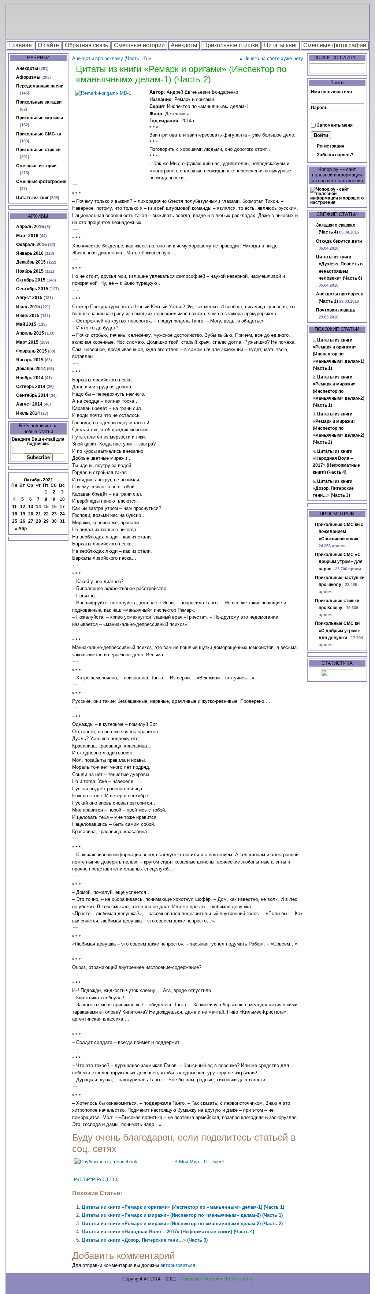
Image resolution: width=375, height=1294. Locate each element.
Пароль (319, 107)
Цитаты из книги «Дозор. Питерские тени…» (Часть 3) (145, 1240)
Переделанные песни (39, 86)
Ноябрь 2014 (30, 377)
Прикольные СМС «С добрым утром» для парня (339, 561)
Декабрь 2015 (31, 262)
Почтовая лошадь (335, 310)
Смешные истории (139, 45)
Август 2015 (29, 297)
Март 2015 (27, 342)
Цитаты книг (280, 45)
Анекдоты (184, 45)
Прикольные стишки (230, 45)
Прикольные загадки (39, 102)
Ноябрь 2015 (30, 271)
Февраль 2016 (31, 244)
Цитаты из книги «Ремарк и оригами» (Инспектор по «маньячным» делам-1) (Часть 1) (183, 1207)
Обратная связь (86, 45)
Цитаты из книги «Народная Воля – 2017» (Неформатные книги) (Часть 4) (168, 1231)
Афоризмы (28, 77)
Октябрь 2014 (30, 386)
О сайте (48, 45)
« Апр (21, 528)
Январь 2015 (30, 359)
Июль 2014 (28, 413)
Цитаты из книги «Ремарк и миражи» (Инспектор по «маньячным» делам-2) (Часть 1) (182, 1215)
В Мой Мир (186, 1161)
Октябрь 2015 (30, 280)
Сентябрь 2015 (32, 288)
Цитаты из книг (32, 197)
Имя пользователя (331, 92)
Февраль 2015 (31, 351)
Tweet (218, 1161)
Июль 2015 (28, 306)
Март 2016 (27, 235)
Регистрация (330, 146)
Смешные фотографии (334, 45)
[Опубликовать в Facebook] (105, 1161)
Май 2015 (26, 324)
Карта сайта (239, 1279)
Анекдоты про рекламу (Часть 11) (109, 58)
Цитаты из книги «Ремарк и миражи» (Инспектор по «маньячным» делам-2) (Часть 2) (182, 1223)
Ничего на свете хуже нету (273, 58)
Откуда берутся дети (339, 241)
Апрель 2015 (30, 333)
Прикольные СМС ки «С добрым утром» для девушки (337, 630)
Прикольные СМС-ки (38, 134)
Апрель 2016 (30, 226)
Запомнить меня (335, 125)
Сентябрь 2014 (32, 395)
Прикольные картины (39, 117)
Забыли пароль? (335, 154)
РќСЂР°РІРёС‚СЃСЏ (96, 1179)
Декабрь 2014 (31, 368)
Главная (20, 45)
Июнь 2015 (28, 315)
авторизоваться (177, 1265)
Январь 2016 (30, 253)
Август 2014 (29, 404)
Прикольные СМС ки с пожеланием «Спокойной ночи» (339, 531)
